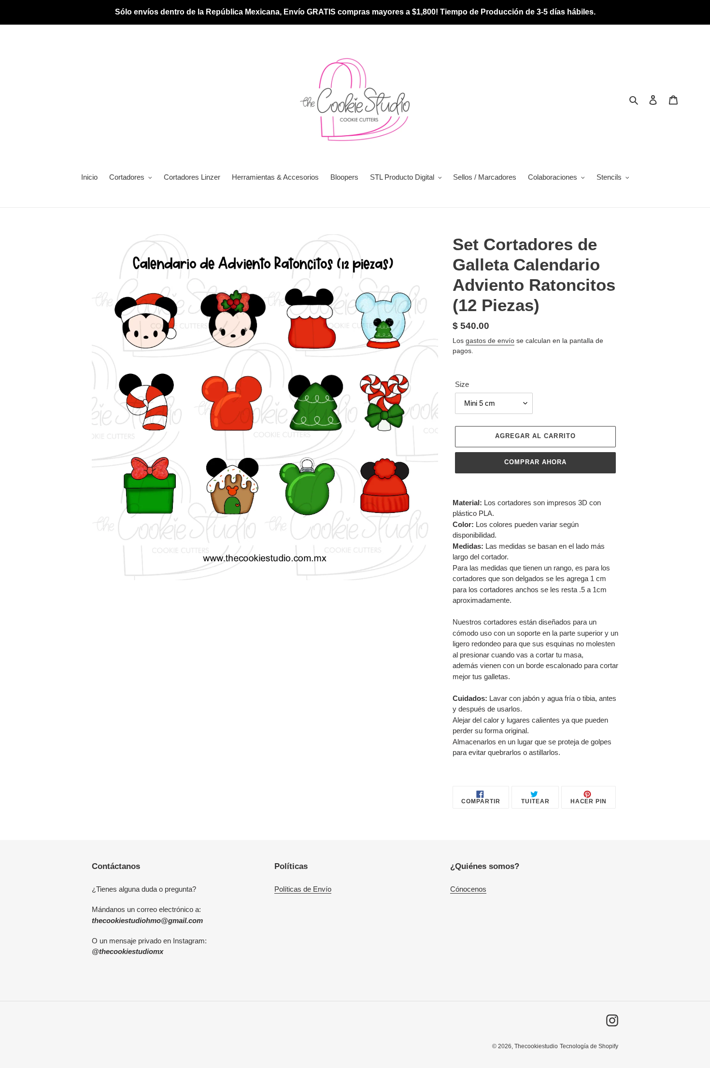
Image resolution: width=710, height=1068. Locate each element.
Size (462, 384)
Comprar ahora (535, 462)
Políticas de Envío (302, 889)
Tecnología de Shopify (589, 1046)
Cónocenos (468, 889)
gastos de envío (490, 340)
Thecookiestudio (536, 1046)
